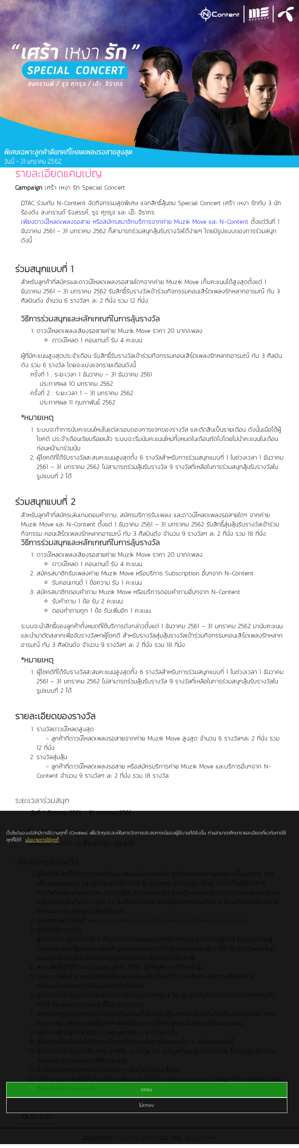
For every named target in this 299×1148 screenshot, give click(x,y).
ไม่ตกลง (146, 1105)
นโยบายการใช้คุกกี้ (42, 839)
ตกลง (146, 1089)
